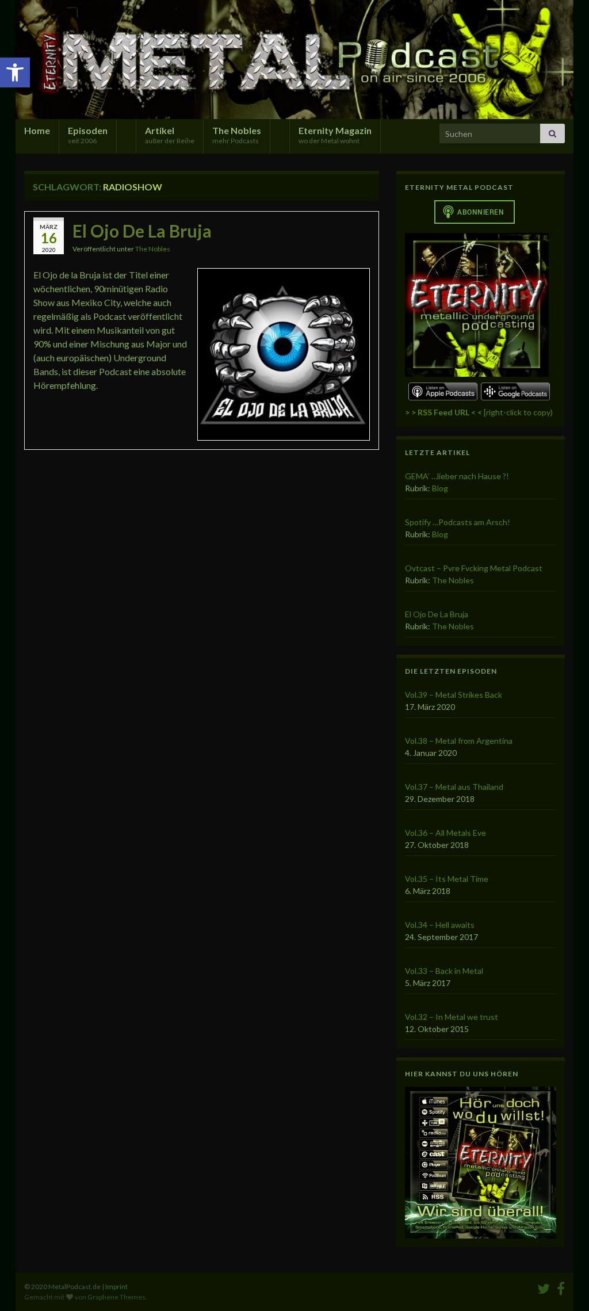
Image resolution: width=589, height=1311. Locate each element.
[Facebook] (561, 1286)
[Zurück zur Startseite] (294, 59)
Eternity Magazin (335, 135)
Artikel (169, 135)
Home (37, 130)
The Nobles (236, 135)
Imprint (116, 1286)
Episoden (88, 135)
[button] (15, 72)
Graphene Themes (116, 1297)
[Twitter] (543, 1286)
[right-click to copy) (479, 412)
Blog (440, 488)
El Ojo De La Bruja (142, 230)
